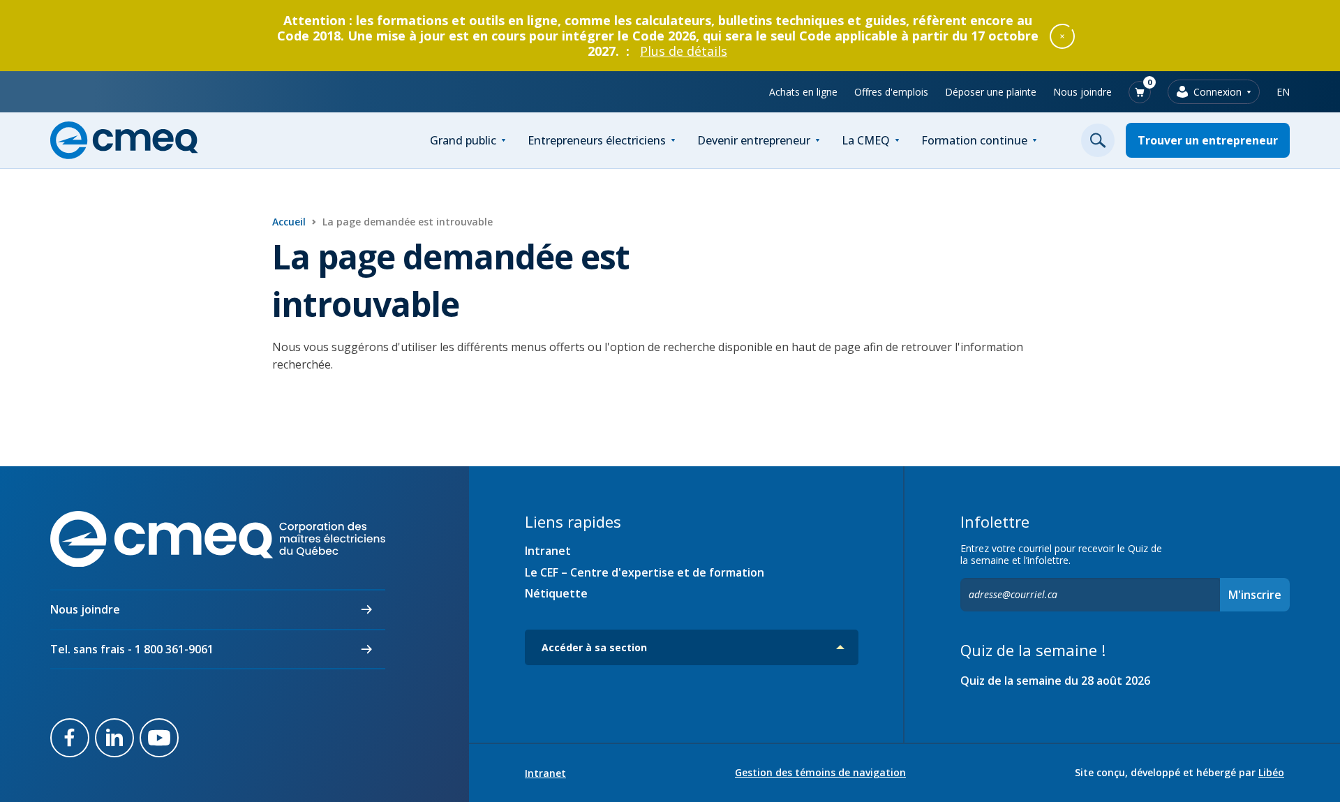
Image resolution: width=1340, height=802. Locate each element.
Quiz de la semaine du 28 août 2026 (1055, 680)
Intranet (548, 550)
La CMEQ (866, 140)
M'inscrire (1254, 594)
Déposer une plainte (990, 91)
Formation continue (974, 140)
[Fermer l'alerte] (1062, 35)
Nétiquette (556, 593)
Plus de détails (683, 51)
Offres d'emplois (891, 91)
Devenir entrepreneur (753, 140)
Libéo (1271, 772)
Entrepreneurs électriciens (597, 140)
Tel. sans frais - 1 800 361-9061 (132, 649)
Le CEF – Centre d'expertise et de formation (644, 572)
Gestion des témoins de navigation (820, 773)
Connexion (1217, 91)
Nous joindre (1082, 91)
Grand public (463, 140)
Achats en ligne (803, 91)
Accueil (289, 221)
